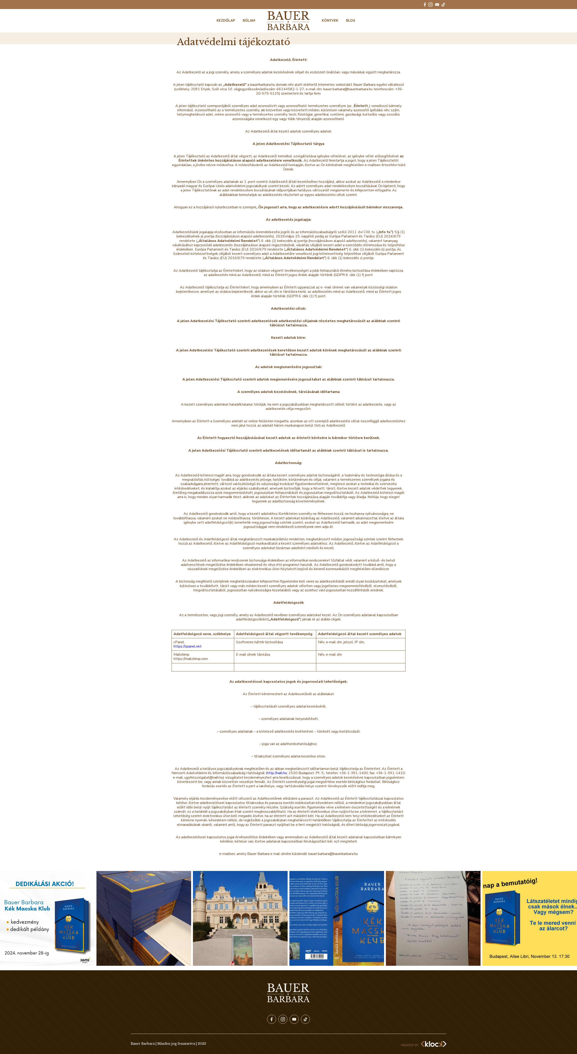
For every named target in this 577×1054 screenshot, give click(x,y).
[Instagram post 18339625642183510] (47, 918)
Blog (350, 20)
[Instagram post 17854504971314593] (529, 918)
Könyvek (330, 20)
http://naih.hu (277, 773)
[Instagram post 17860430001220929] (433, 918)
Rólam (249, 20)
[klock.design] (433, 1044)
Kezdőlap (226, 20)
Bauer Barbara (288, 21)
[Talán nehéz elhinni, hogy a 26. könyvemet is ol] (336, 918)
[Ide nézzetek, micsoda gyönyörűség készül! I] (143, 918)
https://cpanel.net (187, 646)
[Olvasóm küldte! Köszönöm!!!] (240, 918)
